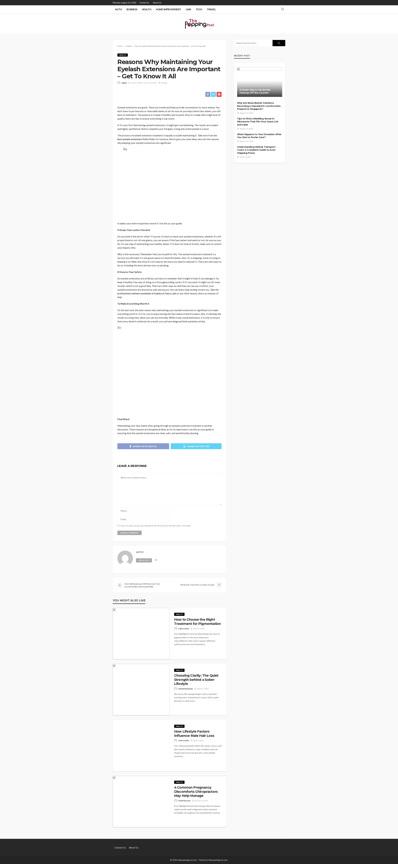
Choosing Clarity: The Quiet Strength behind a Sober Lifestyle (196, 680)
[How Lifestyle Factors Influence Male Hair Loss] (141, 745)
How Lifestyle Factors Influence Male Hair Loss (194, 733)
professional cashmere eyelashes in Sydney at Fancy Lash (146, 293)
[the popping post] (199, 23)
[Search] (282, 9)
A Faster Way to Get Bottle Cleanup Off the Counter (254, 91)
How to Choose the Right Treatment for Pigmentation (197, 621)
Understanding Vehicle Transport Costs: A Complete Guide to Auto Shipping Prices (256, 150)
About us (157, 2)
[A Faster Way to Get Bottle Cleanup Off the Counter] (259, 82)
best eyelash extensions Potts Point (136, 139)
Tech (199, 9)
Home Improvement (168, 9)
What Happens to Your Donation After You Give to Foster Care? (259, 136)
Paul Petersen (184, 800)
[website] (155, 560)
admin (124, 83)
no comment (151, 83)
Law (188, 9)
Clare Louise (183, 628)
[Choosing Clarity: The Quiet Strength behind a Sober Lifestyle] (141, 689)
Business (132, 9)
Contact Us (144, 2)
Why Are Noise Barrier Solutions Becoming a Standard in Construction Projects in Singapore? (259, 106)
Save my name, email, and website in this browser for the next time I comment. (155, 526)
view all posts (144, 560)
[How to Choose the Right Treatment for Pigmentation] (141, 633)
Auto (118, 9)
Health (146, 9)
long (175, 321)
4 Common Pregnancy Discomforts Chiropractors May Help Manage (196, 791)
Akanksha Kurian (185, 689)
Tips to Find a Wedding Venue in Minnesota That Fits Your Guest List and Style (257, 121)
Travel (211, 9)
